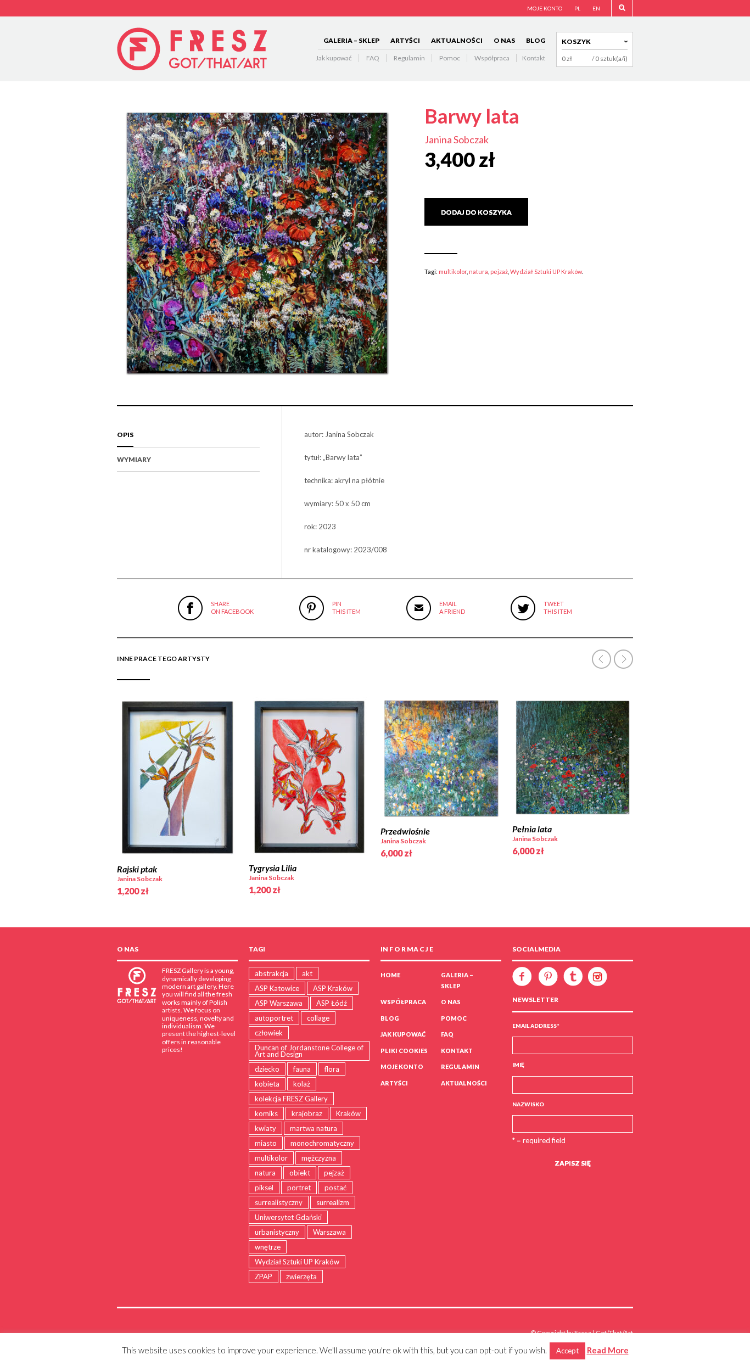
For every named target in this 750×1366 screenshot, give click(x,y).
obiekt (299, 1172)
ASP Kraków (332, 988)
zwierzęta (301, 1276)
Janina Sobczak (456, 139)
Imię (518, 1064)
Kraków (348, 1113)
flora (331, 1069)
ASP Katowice (277, 988)
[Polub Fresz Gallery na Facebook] (524, 975)
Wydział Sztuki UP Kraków (546, 271)
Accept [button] (567, 1350)
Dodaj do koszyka (476, 212)
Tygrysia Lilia (272, 868)
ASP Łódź (331, 1003)
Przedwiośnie (405, 831)
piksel (264, 1187)
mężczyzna (318, 1158)
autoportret (274, 1018)
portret (299, 1187)
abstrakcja (271, 973)
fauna (302, 1069)
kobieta (267, 1083)
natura (478, 271)
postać (335, 1187)
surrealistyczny (279, 1202)
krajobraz (307, 1113)
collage (318, 1018)
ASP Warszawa (279, 1003)
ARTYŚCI (405, 40)
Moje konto (401, 1066)
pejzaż (499, 271)
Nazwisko (528, 1104)
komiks (266, 1113)
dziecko (267, 1069)
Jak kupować (334, 58)
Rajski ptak (137, 869)
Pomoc (449, 58)
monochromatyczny (322, 1143)
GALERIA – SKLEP (351, 40)
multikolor (453, 271)
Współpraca (492, 58)
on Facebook (232, 607)
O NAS (504, 40)
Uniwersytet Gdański (288, 1217)
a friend (452, 607)
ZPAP (263, 1276)
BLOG (535, 40)
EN (596, 8)
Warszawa (329, 1232)
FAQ (372, 58)
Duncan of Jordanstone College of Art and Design (309, 1051)
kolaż (301, 1083)
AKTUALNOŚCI (457, 40)
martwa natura (313, 1128)
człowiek (269, 1032)
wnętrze (268, 1246)
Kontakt (533, 58)
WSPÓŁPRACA (403, 1001)
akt (307, 973)
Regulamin (409, 58)
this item (346, 607)
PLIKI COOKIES (404, 1050)
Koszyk (576, 41)
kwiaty (265, 1128)
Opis (125, 434)
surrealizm (332, 1202)
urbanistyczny (277, 1232)
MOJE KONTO (544, 8)
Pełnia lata (532, 829)
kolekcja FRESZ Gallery (291, 1098)
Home (390, 974)
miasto (266, 1143)
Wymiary (134, 459)
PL (577, 8)
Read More (608, 1350)
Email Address (535, 1025)
